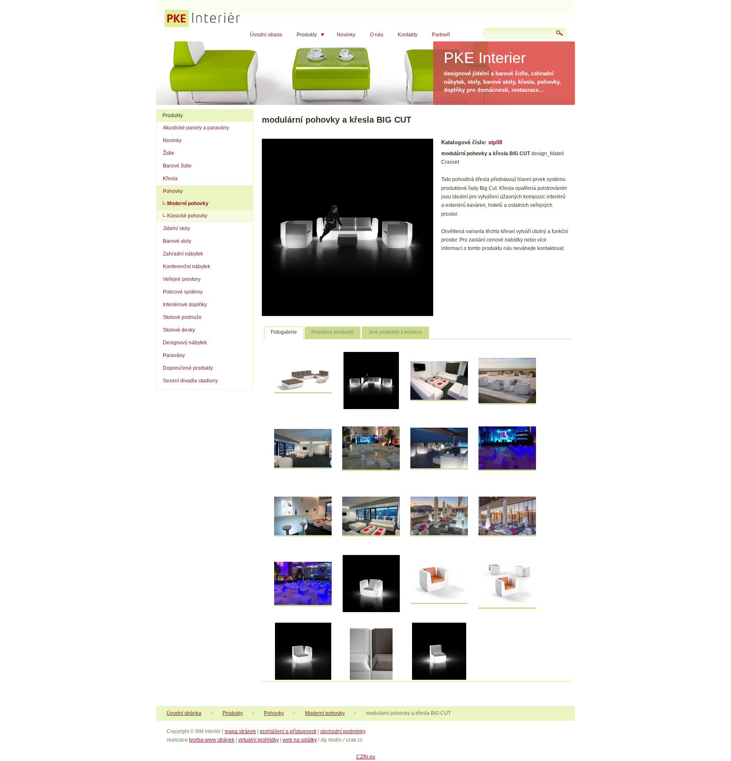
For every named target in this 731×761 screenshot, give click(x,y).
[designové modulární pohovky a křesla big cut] (439, 398)
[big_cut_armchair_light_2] (371, 610)
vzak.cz (354, 740)
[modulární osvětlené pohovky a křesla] (507, 468)
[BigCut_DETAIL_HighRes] (371, 678)
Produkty (307, 35)
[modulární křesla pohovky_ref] (371, 468)
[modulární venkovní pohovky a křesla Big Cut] (439, 533)
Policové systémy (183, 292)
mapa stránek (240, 731)
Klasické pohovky (187, 216)
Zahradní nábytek (183, 254)
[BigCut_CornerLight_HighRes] (303, 678)
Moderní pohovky (188, 203)
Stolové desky (179, 330)
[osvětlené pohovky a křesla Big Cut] (303, 603)
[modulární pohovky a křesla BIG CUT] (347, 314)
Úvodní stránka (184, 713)
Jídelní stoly (176, 228)
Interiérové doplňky (185, 305)
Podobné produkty (332, 332)
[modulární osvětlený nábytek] (303, 533)
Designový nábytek (185, 343)
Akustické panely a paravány (196, 128)
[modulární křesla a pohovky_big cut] (303, 466)
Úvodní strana (266, 35)
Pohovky (173, 191)
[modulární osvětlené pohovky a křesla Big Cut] (439, 467)
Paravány (174, 355)
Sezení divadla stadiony (190, 381)
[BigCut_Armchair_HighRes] (507, 606)
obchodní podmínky (343, 731)
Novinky (346, 35)
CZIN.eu (365, 757)
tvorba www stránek (211, 740)
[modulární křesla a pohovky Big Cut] (507, 401)
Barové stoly (177, 241)
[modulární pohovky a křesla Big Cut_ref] (371, 533)
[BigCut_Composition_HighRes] (371, 407)
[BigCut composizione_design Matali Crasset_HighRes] (303, 390)
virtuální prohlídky (258, 740)
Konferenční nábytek (186, 266)
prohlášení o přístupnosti (288, 731)
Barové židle (177, 166)
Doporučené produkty (188, 368)
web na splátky (300, 740)
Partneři (441, 35)
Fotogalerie (284, 332)
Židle (168, 153)
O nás (376, 35)
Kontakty (408, 35)
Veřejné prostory (182, 279)
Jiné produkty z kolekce (395, 332)
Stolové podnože (182, 317)
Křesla (170, 178)
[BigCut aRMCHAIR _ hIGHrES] (439, 601)
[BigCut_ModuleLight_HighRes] (439, 678)
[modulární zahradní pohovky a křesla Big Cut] (507, 533)
